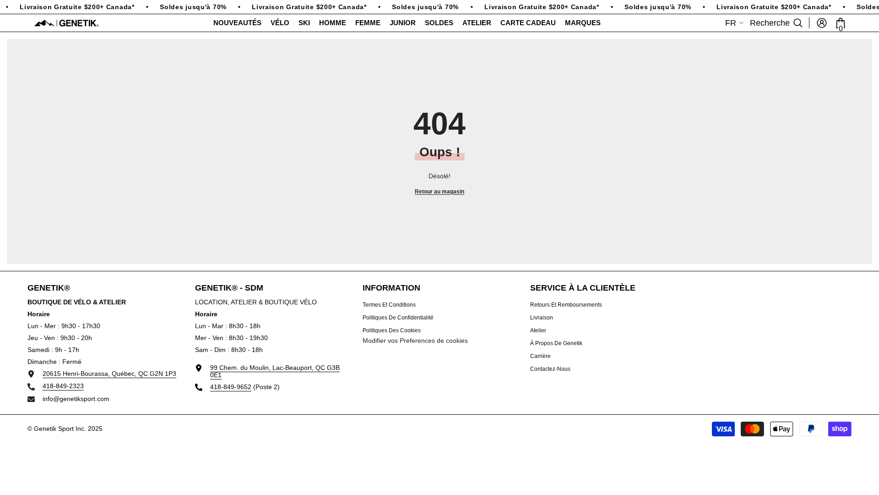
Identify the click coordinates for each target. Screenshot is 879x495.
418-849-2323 (63, 386)
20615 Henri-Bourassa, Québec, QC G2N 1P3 (109, 373)
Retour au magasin (439, 191)
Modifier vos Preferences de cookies (415, 340)
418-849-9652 (230, 386)
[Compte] (822, 23)
